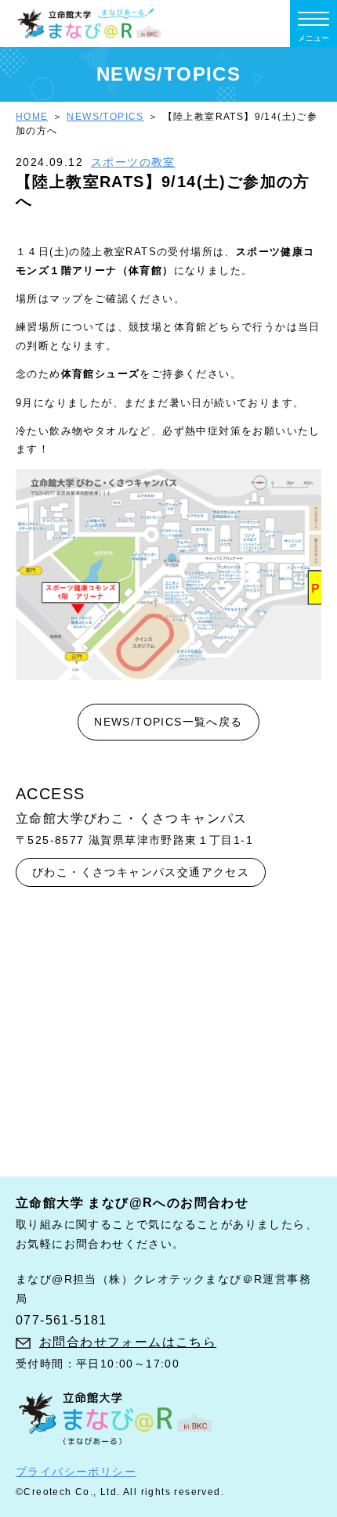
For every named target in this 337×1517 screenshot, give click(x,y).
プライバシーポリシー (76, 1471)
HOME (32, 116)
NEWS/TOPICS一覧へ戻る (168, 721)
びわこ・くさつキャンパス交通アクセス (140, 872)
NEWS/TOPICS (105, 116)
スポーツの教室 (133, 162)
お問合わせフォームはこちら (127, 1342)
